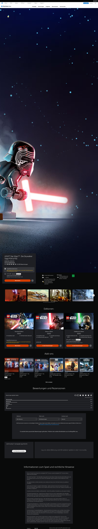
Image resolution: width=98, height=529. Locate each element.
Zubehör (29, 3)
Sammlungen (41, 6)
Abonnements (55, 6)
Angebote (48, 6)
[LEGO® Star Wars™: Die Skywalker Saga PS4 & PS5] (15, 295)
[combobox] (26, 419)
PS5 (11, 3)
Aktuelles (34, 6)
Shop (6, 3)
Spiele (16, 3)
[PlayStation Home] (2, 3)
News (36, 3)
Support (42, 3)
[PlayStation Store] (6, 6)
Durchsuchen (63, 6)
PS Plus (22, 3)
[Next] (93, 295)
